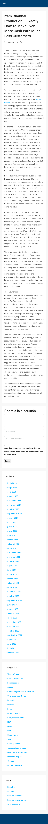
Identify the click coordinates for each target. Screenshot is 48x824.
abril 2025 (11, 535)
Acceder (10, 791)
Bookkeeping (13, 683)
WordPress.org (13, 804)
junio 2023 (12, 605)
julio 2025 (11, 522)
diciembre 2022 (14, 622)
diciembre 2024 (14, 553)
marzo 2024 (12, 579)
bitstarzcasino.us (15, 678)
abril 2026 (11, 492)
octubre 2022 (13, 631)
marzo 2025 (12, 540)
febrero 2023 (13, 613)
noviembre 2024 (14, 557)
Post (9, 731)
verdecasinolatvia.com (17, 748)
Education (11, 700)
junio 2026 (12, 483)
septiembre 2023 (14, 600)
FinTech (10, 705)
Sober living (12, 735)
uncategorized (13, 744)
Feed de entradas (14, 796)
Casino (10, 687)
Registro (11, 787)
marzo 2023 (12, 609)
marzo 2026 (12, 496)
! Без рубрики (13, 674)
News (9, 726)
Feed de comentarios (16, 800)
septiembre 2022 (14, 635)
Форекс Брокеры (14, 765)
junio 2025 (12, 527)
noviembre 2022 (14, 626)
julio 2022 (11, 644)
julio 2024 (11, 570)
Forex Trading (13, 713)
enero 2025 (12, 548)
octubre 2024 (13, 561)
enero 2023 (12, 618)
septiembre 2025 (14, 514)
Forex (9, 709)
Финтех (10, 761)
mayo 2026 (12, 487)
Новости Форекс (14, 757)
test (9, 739)
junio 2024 (12, 574)
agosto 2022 (12, 639)
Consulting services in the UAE (20, 691)
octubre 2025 (13, 509)
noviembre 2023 (14, 592)
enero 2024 (12, 587)
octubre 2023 (13, 596)
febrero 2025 (13, 544)
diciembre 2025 (14, 500)
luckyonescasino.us (15, 718)
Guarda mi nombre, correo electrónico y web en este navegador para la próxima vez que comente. (23, 451)
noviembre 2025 (14, 505)
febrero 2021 (13, 653)
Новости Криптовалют (17, 752)
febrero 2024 (13, 583)
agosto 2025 (12, 518)
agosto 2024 (12, 566)
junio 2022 (12, 648)
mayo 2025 (12, 531)
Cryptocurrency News (16, 696)
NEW (9, 722)
